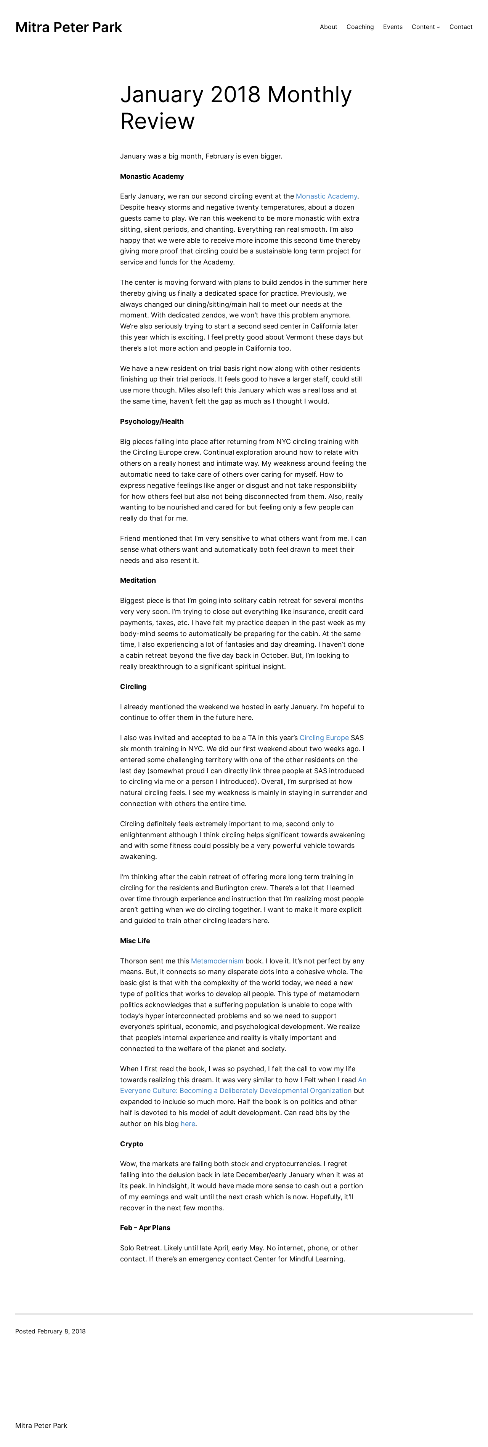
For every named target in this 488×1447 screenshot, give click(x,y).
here (188, 1124)
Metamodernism (217, 961)
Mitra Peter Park (68, 27)
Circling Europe (324, 738)
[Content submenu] (438, 27)
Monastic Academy (326, 196)
